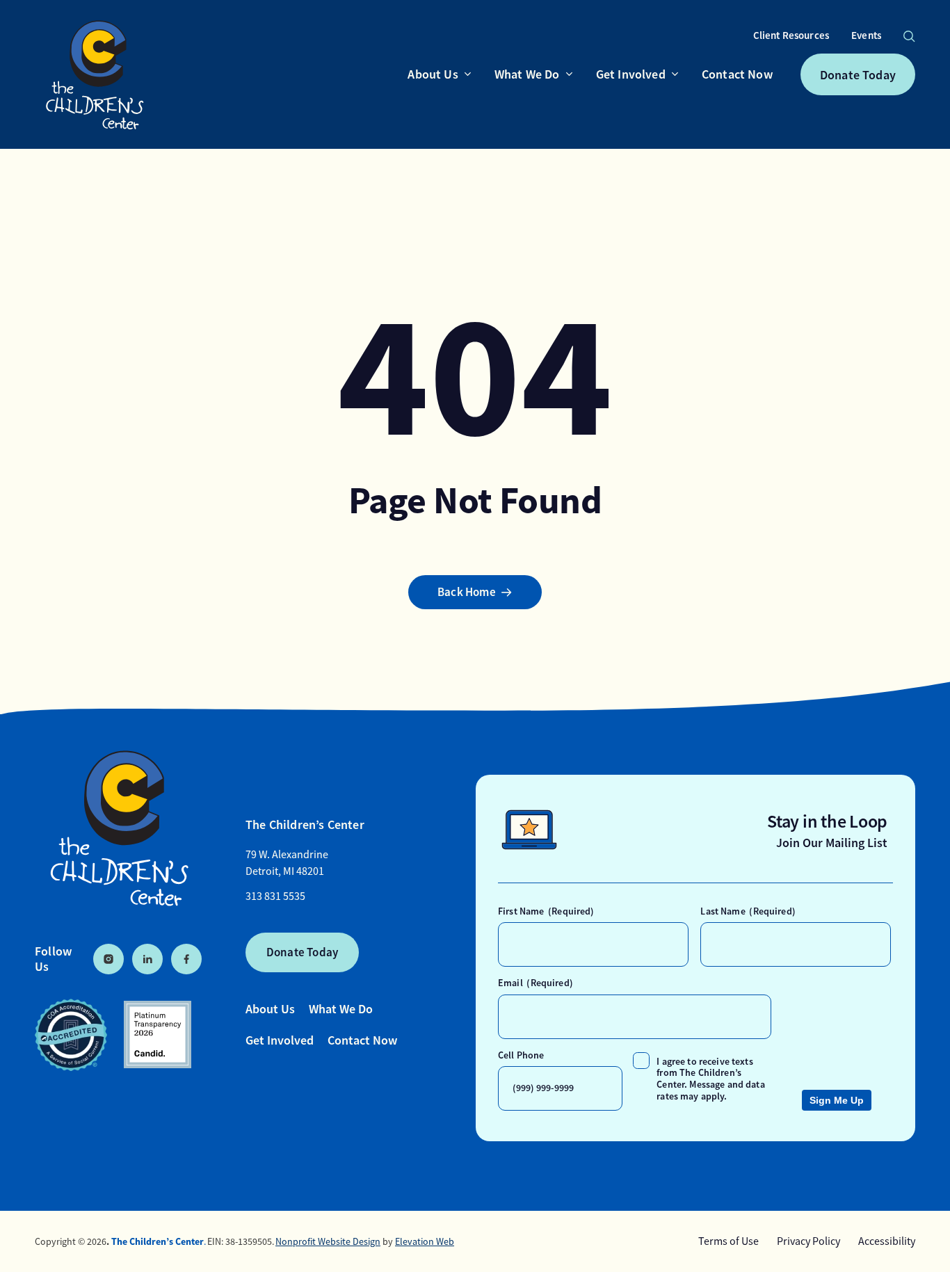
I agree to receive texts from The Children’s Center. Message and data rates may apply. (710, 1078)
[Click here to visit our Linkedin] (147, 959)
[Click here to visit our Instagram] (108, 959)
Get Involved (279, 1040)
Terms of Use (728, 1241)
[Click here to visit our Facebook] (186, 959)
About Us (270, 1009)
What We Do (341, 1009)
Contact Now (362, 1040)
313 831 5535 (275, 896)
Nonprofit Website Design (327, 1241)
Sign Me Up (837, 1100)
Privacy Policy (808, 1241)
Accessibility (886, 1241)
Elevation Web (424, 1241)
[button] (909, 36)
